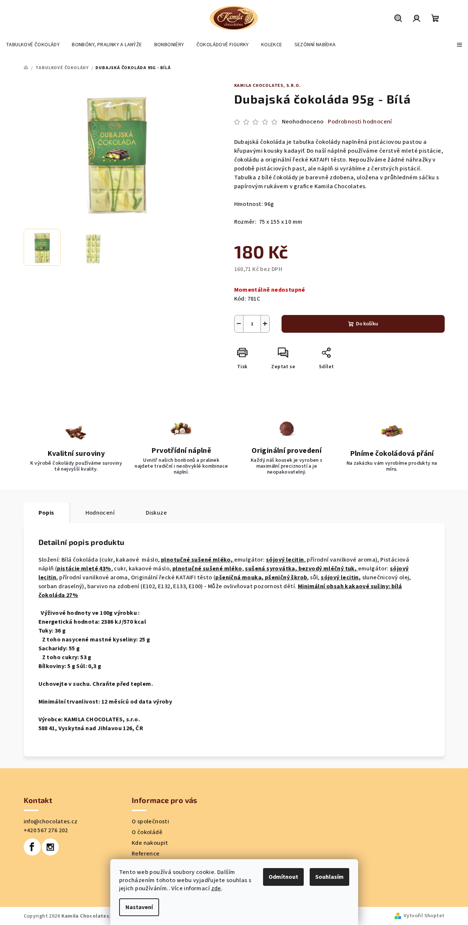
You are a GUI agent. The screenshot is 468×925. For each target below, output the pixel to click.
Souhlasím (329, 877)
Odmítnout (283, 877)
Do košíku (367, 324)
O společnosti (150, 821)
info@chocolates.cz (51, 821)
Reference (146, 854)
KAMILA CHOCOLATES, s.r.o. (267, 85)
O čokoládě (147, 832)
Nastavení (139, 907)
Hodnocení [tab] (100, 513)
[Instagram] (50, 846)
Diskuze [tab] (156, 513)
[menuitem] (32, 44)
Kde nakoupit (150, 843)
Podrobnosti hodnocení (360, 122)
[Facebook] (32, 846)
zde (216, 888)
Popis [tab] (46, 513)
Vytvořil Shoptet (424, 915)
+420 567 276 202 (46, 830)
